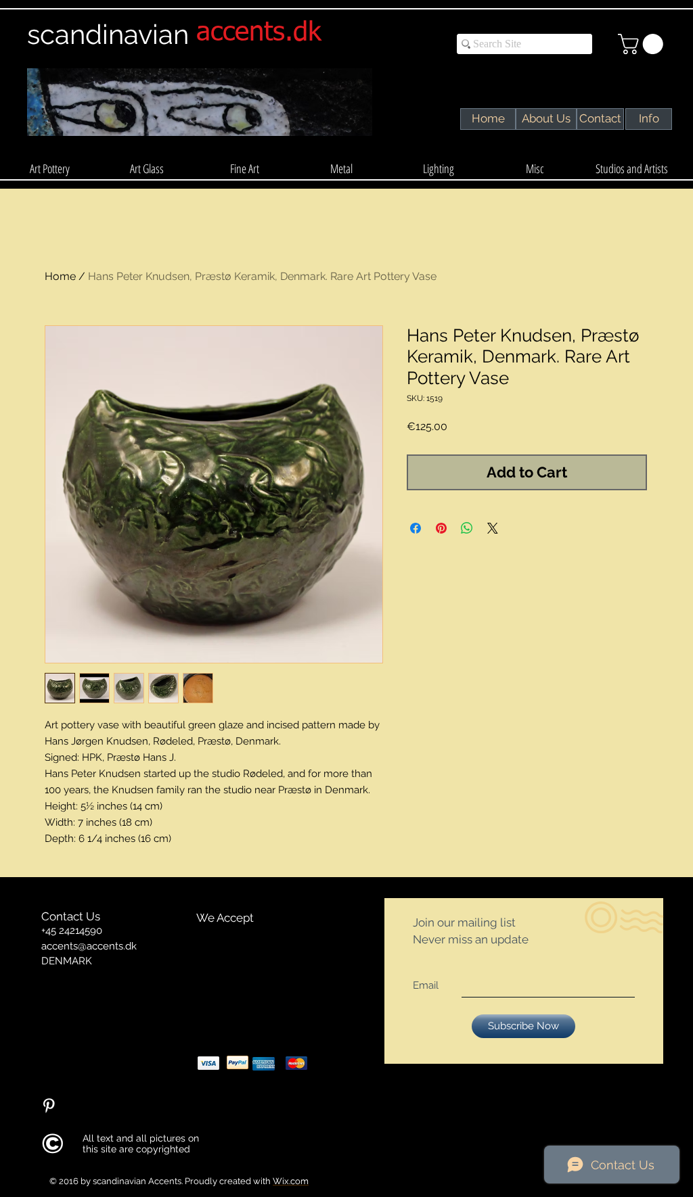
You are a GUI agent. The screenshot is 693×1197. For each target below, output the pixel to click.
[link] (643, 44)
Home (60, 276)
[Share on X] (493, 528)
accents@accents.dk (89, 946)
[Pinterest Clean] (48, 1105)
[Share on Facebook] (415, 528)
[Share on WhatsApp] (467, 528)
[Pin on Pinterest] (441, 528)
